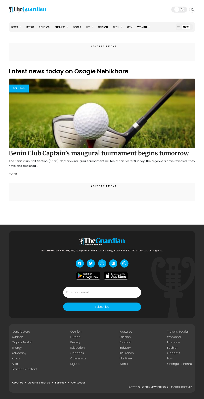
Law (170, 358)
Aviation (17, 337)
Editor (13, 174)
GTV (129, 27)
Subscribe (102, 307)
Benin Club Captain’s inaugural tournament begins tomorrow (99, 153)
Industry (125, 348)
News (15, 27)
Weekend (174, 337)
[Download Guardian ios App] (116, 276)
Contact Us (78, 382)
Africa (16, 358)
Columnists (78, 358)
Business (60, 27)
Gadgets (173, 353)
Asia (15, 364)
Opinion (103, 27)
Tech (116, 27)
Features (126, 332)
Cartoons (77, 353)
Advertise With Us (39, 382)
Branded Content (24, 369)
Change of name (179, 364)
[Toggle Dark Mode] (179, 9)
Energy (17, 348)
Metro (30, 27)
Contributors (21, 332)
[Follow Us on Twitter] (91, 263)
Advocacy (19, 353)
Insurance (127, 353)
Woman (142, 27)
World (124, 364)
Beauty (75, 342)
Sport (77, 27)
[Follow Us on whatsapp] (124, 263)
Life (88, 27)
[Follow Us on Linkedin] (113, 263)
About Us (17, 382)
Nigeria (75, 364)
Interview (173, 342)
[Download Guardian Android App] (88, 276)
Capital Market (22, 342)
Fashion (125, 337)
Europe (75, 337)
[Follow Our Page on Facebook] (80, 263)
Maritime (126, 358)
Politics (44, 27)
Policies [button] (59, 382)
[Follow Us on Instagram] (102, 263)
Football (125, 342)
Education (77, 348)
